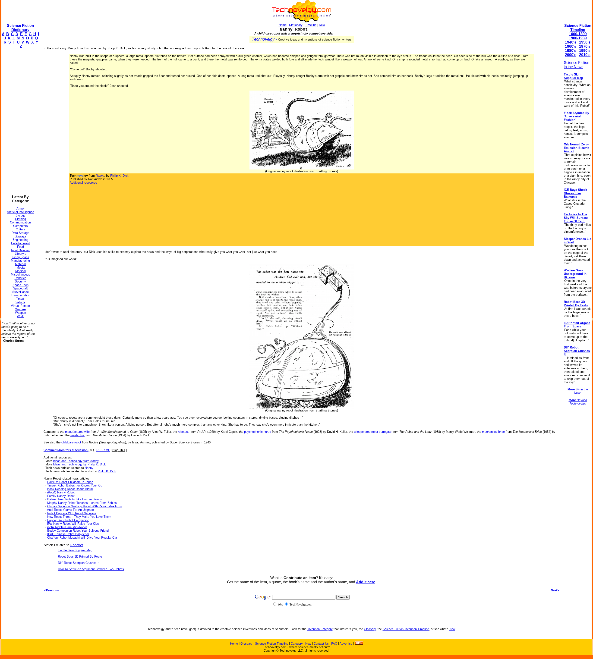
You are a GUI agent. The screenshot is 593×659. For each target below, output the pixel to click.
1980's (570, 51)
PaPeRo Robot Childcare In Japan (70, 482)
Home (283, 25)
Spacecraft (20, 288)
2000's (570, 55)
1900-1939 (578, 38)
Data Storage (20, 233)
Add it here (365, 582)
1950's (584, 42)
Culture (20, 229)
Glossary (370, 629)
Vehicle (20, 302)
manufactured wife (77, 431)
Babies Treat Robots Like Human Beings (74, 499)
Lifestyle (20, 253)
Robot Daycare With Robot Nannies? (71, 513)
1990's (584, 51)
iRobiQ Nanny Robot (61, 492)
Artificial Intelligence (20, 212)
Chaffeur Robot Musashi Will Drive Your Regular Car (82, 537)
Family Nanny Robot (61, 496)
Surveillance (20, 292)
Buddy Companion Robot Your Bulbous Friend (78, 530)
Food (20, 246)
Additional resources (83, 182)
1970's (584, 46)
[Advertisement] (19, 121)
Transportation (20, 295)
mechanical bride (493, 431)
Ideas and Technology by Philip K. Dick (79, 464)
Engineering (20, 240)
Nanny (89, 468)
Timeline (310, 25)
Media (20, 267)
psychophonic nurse (257, 431)
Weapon (20, 312)
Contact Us (321, 643)
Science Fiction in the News (576, 65)
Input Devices (20, 250)
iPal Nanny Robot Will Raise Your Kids (73, 523)
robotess (183, 431)
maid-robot (77, 435)
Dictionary (296, 25)
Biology (20, 215)
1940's (570, 42)
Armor (20, 208)
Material (20, 264)
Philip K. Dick (119, 175)
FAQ (334, 643)
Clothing (20, 219)
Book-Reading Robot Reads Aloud (70, 489)
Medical (20, 271)
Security (20, 281)
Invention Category (320, 629)
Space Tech (20, 285)
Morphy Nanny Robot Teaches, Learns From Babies (82, 503)
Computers (20, 226)
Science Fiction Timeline (577, 28)
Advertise (346, 643)
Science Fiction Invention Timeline (406, 629)
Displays (20, 236)
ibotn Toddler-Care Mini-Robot (67, 527)
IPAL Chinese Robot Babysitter (68, 534)
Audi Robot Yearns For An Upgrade (70, 510)
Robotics (20, 278)
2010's (584, 55)
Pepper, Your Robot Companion (68, 520)
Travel (20, 299)
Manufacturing (20, 260)
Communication (20, 222)
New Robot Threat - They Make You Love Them (79, 516)
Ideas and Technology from (76, 461)
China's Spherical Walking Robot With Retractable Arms (84, 506)
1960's (570, 46)
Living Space (20, 257)
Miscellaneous (20, 274)
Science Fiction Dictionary (20, 28)
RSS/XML (103, 450)
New (322, 25)
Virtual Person (20, 306)
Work (20, 316)
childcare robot (71, 442)
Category (297, 643)
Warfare (20, 309)
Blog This (118, 450)
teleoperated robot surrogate (372, 431)
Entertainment (20, 243)
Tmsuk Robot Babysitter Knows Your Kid (74, 485)
